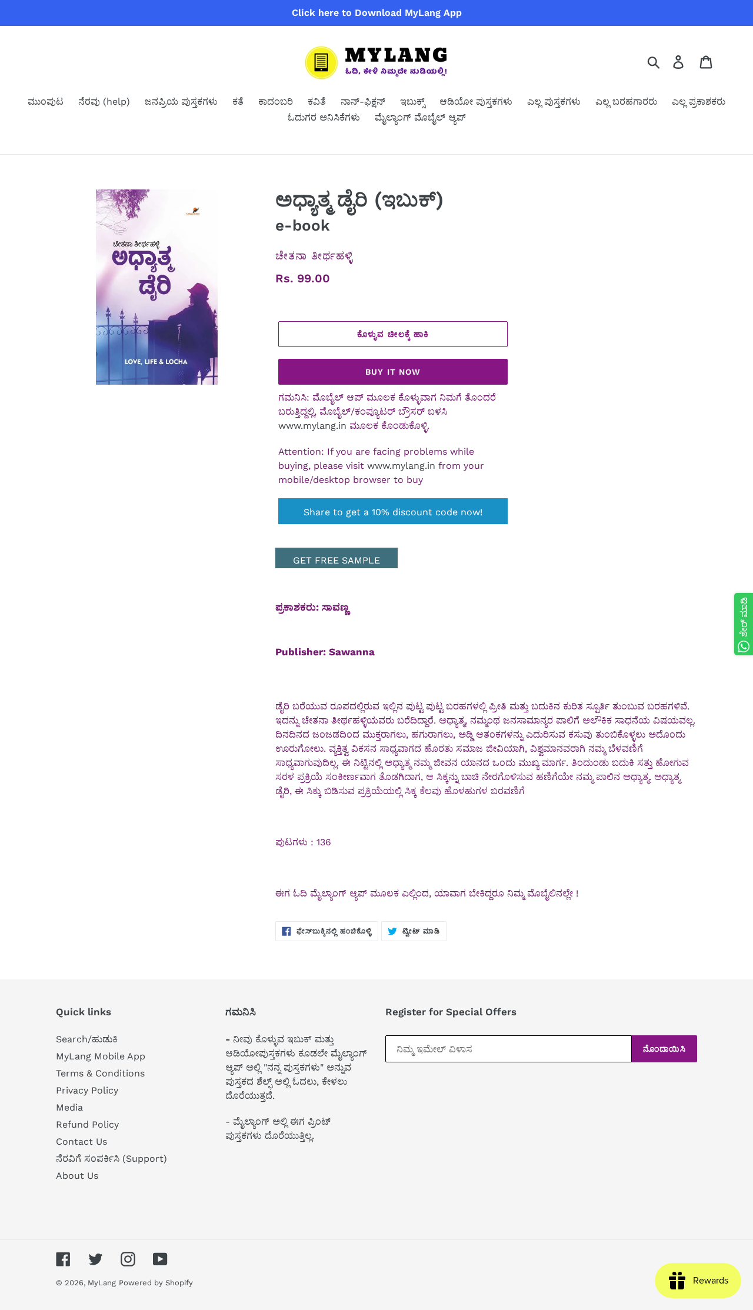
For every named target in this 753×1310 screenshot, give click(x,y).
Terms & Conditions (100, 1073)
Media (69, 1107)
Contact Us (81, 1141)
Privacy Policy (87, 1090)
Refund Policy (87, 1124)
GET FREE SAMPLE (336, 560)
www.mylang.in (312, 425)
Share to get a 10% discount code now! (393, 512)
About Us (77, 1175)
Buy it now (393, 371)
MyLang (102, 1282)
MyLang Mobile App (100, 1056)
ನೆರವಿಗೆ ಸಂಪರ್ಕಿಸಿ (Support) (111, 1158)
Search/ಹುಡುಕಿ (87, 1039)
